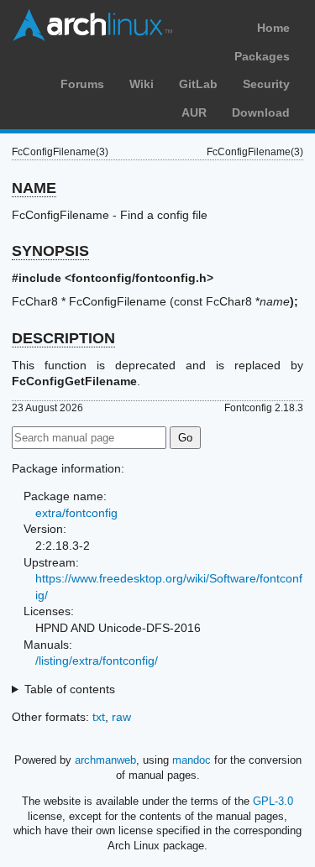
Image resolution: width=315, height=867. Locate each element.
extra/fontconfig (76, 513)
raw (121, 716)
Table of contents (69, 689)
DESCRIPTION (63, 338)
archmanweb (105, 760)
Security (266, 84)
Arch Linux (92, 25)
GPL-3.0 (273, 801)
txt (98, 716)
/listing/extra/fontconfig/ (96, 660)
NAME (34, 188)
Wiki (141, 84)
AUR (194, 112)
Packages (262, 56)
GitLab (198, 84)
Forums (82, 84)
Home (273, 27)
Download (261, 112)
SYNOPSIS (50, 251)
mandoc (191, 760)
